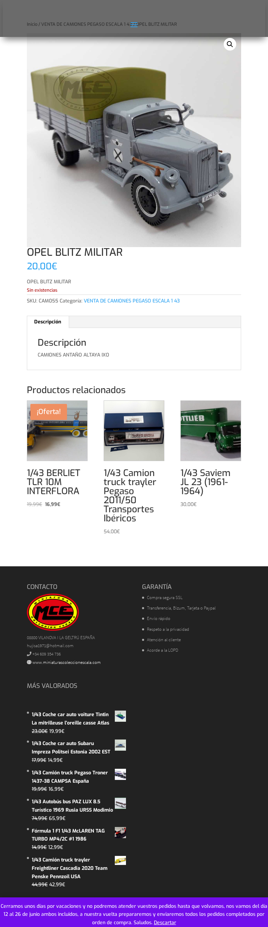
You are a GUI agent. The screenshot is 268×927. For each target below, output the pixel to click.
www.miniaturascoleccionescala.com (66, 662)
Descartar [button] (165, 922)
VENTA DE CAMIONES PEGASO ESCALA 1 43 (132, 301)
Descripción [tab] (47, 322)
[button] (230, 44)
